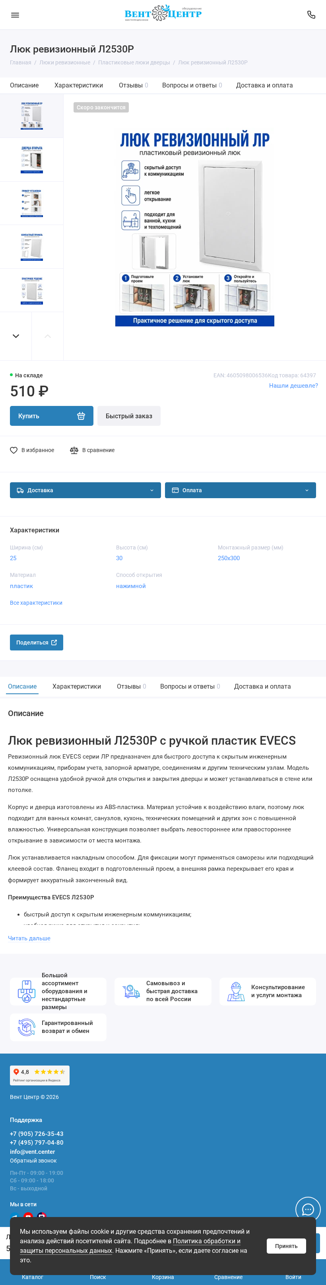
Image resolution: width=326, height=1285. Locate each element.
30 (119, 558)
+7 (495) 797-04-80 (37, 1142)
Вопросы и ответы (192, 85)
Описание (24, 85)
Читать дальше (29, 938)
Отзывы (133, 85)
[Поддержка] (311, 14)
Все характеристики (36, 603)
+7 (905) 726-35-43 (37, 1133)
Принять (286, 1246)
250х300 (229, 558)
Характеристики (78, 85)
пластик (21, 586)
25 (13, 558)
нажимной (131, 586)
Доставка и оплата (264, 85)
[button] (16, 336)
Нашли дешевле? (293, 385)
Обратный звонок (33, 1160)
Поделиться (32, 642)
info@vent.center (32, 1151)
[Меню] (15, 14)
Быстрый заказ (129, 416)
